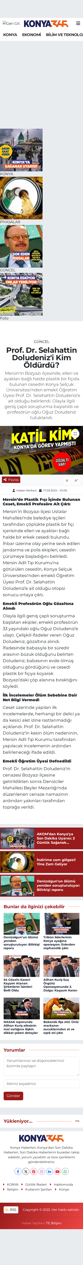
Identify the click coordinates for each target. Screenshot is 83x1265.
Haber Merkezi (26, 490)
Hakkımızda (63, 1184)
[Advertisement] (41, 85)
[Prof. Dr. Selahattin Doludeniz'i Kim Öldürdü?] (41, 450)
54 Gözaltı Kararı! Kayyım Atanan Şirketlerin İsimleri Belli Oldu (18, 985)
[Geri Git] (11, 23)
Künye (64, 1189)
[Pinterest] (33, 1171)
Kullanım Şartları (38, 1189)
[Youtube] (57, 1171)
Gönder (13, 1096)
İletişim (13, 1189)
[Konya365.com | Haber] (46, 23)
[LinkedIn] (49, 1171)
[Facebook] (17, 1171)
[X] (25, 1171)
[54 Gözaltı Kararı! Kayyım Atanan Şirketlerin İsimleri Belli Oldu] (22, 966)
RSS (12, 1210)
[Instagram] (41, 1171)
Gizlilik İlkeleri (36, 1184)
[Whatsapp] (65, 1171)
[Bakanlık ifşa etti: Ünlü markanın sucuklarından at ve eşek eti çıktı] (61, 1008)
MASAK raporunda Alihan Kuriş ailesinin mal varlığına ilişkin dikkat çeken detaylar (21, 1027)
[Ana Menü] (78, 23)
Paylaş (13, 480)
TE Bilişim (54, 1223)
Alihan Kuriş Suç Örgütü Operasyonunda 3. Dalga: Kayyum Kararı (60, 985)
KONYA (10, 34)
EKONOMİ (31, 34)
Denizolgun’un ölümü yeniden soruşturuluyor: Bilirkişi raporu (22, 942)
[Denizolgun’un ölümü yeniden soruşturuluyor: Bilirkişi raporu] (22, 923)
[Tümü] (77, 1121)
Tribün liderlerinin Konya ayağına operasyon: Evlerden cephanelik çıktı (59, 942)
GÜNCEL (41, 342)
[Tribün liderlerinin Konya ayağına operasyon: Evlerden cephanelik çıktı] (61, 923)
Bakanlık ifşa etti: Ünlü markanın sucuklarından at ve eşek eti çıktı (61, 1027)
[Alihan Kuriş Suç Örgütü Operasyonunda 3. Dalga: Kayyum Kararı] (61, 966)
